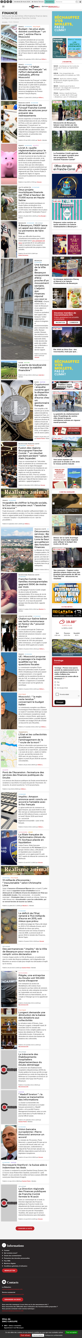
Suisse (20, 362)
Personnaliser (38, 1335)
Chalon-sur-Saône (25, 616)
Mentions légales (10, 1263)
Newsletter (9, 1270)
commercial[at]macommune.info (13, 1294)
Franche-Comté (24, 103)
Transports (23, 732)
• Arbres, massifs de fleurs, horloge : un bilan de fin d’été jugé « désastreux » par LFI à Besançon (65, 95)
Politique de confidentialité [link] (53, 1335)
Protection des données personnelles (17, 1258)
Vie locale (39, 223)
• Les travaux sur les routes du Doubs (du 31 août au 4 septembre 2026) (66, 68)
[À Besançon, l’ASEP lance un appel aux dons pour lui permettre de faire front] (9, 226)
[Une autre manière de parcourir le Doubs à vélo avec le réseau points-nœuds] (67, 447)
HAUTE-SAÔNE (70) (24, 187)
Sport (30, 832)
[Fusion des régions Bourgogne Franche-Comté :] (9, 447)
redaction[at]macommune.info (12, 1289)
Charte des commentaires (12, 1255)
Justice (42, 382)
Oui (58, 682)
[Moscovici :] (9, 697)
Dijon (36, 382)
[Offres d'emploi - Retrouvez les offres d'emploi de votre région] (67, 171)
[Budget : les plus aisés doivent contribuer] (9, 30)
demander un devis (12, 1299)
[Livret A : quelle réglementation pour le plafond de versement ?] (9, 149)
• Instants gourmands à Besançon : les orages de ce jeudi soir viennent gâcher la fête (66, 87)
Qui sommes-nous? (10, 1253)
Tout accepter (71, 1332)
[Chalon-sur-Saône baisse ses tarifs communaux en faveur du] (9, 619)
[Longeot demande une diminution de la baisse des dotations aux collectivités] (9, 1013)
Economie (28, 26)
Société (36, 145)
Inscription (60, 322)
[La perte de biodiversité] (9, 366)
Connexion (74, 322)
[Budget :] (9, 68)
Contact (6, 1250)
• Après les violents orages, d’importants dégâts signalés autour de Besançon (66, 80)
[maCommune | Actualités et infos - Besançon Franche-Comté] (34, 6)
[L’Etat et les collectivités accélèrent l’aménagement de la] (9, 735)
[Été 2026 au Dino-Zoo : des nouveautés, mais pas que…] (67, 337)
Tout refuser (25, 1335)
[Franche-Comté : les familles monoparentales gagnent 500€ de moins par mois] (9, 578)
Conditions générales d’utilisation (15, 1266)
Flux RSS (7, 1261)
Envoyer (60, 702)
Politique (36, 26)
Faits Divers (22, 832)
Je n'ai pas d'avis (62, 688)
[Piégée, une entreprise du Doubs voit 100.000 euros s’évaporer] (9, 976)
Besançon (22, 223)
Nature (27, 362)
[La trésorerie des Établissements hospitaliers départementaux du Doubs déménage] (9, 1055)
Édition (45, 6)
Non (58, 685)
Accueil (4, 22)
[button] (77, 2)
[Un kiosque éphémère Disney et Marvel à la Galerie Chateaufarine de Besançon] (67, 267)
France (21, 26)
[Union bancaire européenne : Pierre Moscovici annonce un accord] (9, 1130)
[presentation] (53, 503)
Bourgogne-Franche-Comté (28, 444)
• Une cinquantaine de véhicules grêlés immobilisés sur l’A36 (67, 74)
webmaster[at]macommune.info (13, 1311)
